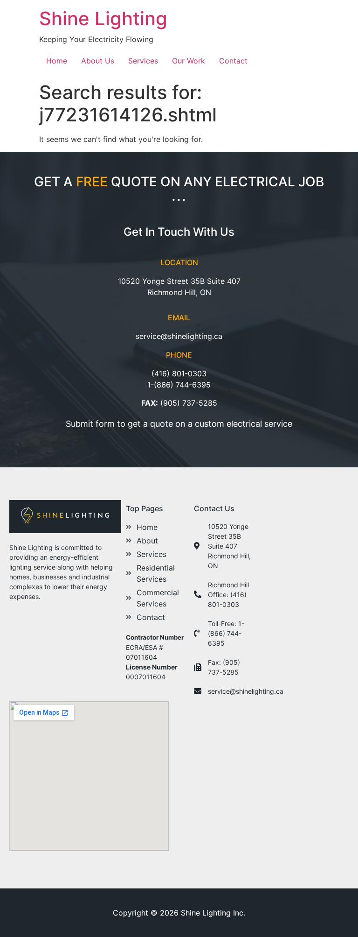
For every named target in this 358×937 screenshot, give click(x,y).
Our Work (188, 60)
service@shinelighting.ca (179, 336)
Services (143, 60)
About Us (97, 60)
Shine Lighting (103, 18)
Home (56, 60)
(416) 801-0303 (179, 373)
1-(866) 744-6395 (179, 384)
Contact (233, 60)
